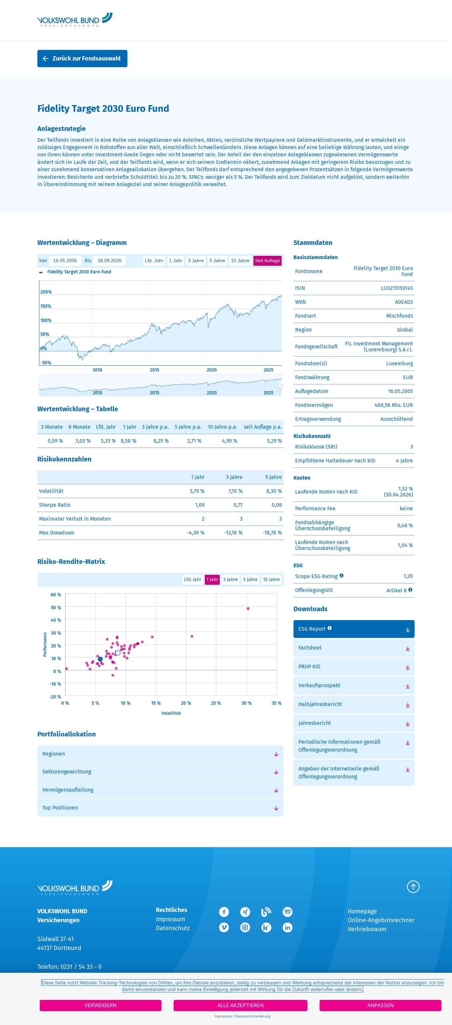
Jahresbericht (314, 723)
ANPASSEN (380, 1005)
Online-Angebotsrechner (381, 920)
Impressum (170, 919)
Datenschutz (173, 928)
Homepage (362, 911)
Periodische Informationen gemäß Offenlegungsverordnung (339, 746)
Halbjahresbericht (320, 704)
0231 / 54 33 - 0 (81, 966)
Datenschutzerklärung (252, 1016)
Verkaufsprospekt (319, 685)
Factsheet (310, 648)
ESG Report (312, 629)
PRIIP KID (309, 666)
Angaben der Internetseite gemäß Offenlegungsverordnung (338, 773)
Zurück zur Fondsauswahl (86, 58)
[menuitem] (160, 384)
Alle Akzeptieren (240, 1005)
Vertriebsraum (367, 929)
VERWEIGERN (100, 1005)
